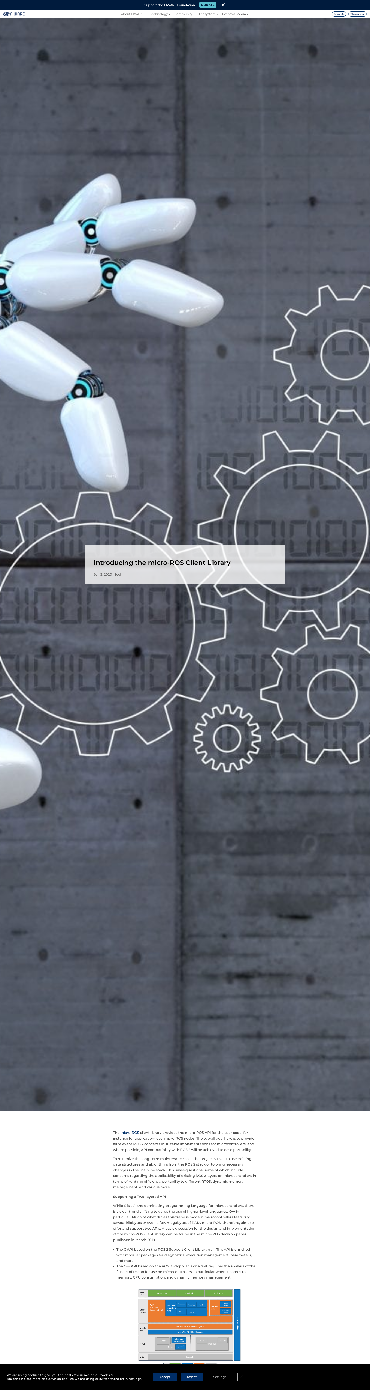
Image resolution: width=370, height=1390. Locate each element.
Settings (219, 1377)
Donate (208, 4)
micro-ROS (129, 1133)
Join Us (339, 14)
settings (135, 1379)
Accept (165, 1377)
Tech (118, 574)
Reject (192, 1377)
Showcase (357, 14)
